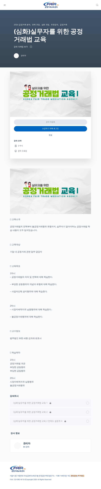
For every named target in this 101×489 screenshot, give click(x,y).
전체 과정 (36, 25)
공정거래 (63, 25)
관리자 (26, 443)
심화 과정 (45, 25)
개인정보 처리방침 (77, 476)
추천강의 (54, 25)
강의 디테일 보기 (21, 47)
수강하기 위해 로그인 (50, 129)
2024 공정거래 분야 (22, 25)
